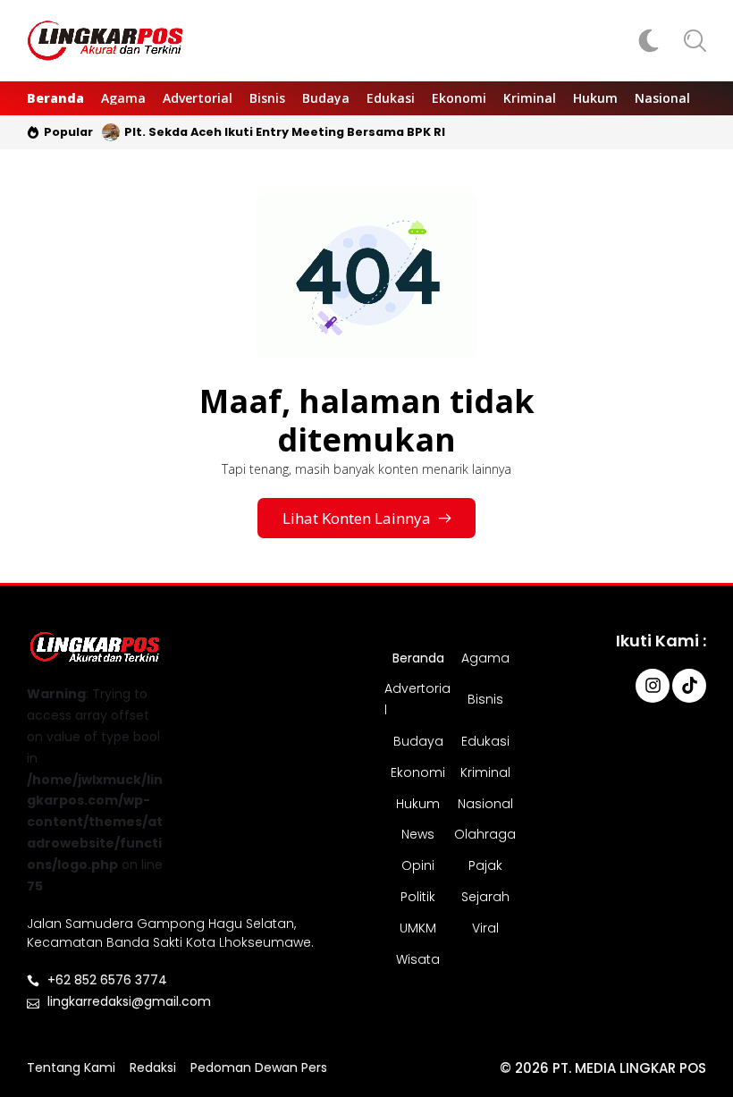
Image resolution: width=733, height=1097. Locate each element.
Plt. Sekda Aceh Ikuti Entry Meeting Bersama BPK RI (284, 131)
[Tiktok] (689, 686)
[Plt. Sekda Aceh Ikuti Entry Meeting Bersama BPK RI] (111, 132)
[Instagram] (653, 686)
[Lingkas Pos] (106, 41)
